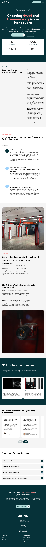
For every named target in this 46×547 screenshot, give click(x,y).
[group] (11, 427)
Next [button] (26, 441)
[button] (42, 2)
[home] (5, 2)
